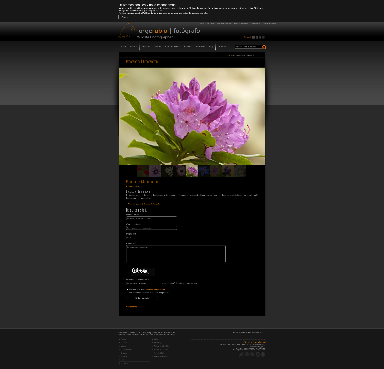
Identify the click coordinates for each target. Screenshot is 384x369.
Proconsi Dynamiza (255, 332)
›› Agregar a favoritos (160, 356)
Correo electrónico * (134, 224)
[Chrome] (252, 354)
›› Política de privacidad (160, 346)
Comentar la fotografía (152, 204)
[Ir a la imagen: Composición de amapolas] (143, 171)
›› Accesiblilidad (158, 353)
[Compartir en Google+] (264, 37)
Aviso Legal (210, 23)
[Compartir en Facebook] (260, 37)
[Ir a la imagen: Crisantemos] (179, 171)
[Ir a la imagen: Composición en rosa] (155, 171)
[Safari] (263, 354)
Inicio (202, 23)
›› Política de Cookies (160, 349)
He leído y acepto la (147, 289)
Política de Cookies (152, 13)
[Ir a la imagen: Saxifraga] (167, 171)
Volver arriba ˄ (132, 307)
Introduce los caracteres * (137, 280)
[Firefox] (246, 354)
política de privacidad (156, 289)
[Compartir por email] (254, 37)
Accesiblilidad (255, 23)
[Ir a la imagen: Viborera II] (228, 171)
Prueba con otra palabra (186, 283)
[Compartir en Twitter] (257, 37)
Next (257, 120)
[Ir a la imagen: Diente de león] (240, 171)
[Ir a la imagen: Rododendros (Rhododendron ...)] (192, 171)
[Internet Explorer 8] (241, 354)
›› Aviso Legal (157, 342)
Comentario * (132, 243)
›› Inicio (155, 339)
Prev (126, 120)
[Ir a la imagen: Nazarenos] (216, 171)
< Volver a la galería (133, 204)
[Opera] (257, 354)
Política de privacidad (224, 23)
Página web (131, 234)
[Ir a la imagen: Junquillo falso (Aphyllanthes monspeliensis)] (204, 171)
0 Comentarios (132, 186)
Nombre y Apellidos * (135, 214)
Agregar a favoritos (269, 23)
